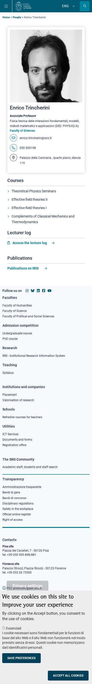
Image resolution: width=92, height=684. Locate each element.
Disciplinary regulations (18, 503)
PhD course (10, 339)
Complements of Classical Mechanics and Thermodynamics (43, 219)
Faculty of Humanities (17, 305)
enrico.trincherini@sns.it (36, 138)
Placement (9, 394)
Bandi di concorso (14, 498)
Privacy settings (27, 585)
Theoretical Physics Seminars (34, 191)
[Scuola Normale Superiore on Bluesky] (32, 291)
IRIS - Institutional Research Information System (33, 356)
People (17, 17)
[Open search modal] (85, 6)
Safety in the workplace (17, 509)
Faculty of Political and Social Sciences (28, 316)
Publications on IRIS (23, 268)
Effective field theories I (29, 208)
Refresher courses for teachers (22, 417)
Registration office (14, 445)
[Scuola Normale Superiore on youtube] (50, 291)
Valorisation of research (18, 400)
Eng (65, 6)
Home (6, 17)
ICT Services (10, 434)
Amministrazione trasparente (21, 487)
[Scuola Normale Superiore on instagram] (27, 291)
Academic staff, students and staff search (30, 467)
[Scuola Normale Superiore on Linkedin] (38, 291)
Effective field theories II (30, 199)
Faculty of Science (14, 311)
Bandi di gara (11, 492)
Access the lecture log (30, 243)
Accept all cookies (68, 675)
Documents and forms (17, 439)
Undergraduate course (17, 333)
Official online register (16, 514)
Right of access (12, 520)
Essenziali (13, 628)
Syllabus (8, 373)
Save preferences (21, 658)
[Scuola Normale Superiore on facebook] (43, 291)
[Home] (23, 6)
